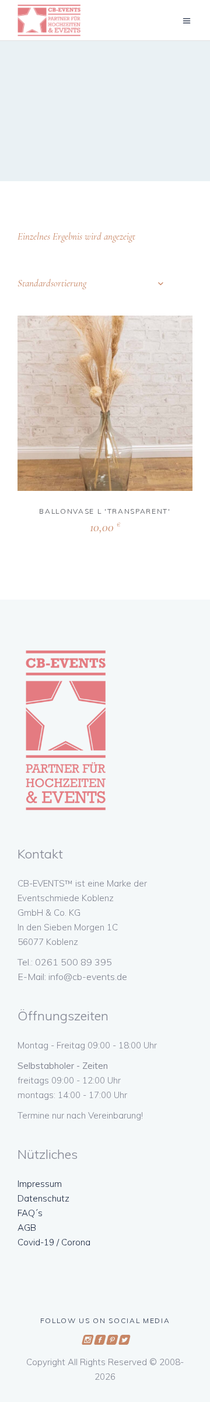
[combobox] (90, 283)
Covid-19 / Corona (54, 1242)
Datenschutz (43, 1198)
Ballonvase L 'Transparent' (105, 511)
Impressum (40, 1183)
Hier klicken (80, 525)
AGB (27, 1227)
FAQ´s (30, 1212)
